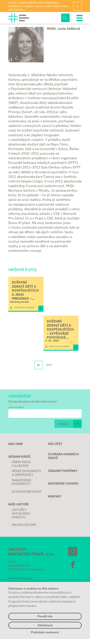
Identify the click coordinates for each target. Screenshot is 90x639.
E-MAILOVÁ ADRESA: (16, 407)
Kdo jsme (15, 444)
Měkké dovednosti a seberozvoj (26, 473)
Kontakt (54, 496)
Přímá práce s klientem (21, 464)
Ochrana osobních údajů (63, 456)
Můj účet (55, 444)
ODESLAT (63, 423)
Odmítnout (45, 625)
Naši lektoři (18, 504)
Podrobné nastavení (45, 632)
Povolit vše (45, 616)
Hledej (65, 18)
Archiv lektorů (24, 525)
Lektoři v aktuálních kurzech (21, 513)
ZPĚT (49, 365)
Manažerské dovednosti (21, 482)
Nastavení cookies (63, 483)
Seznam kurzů (19, 457)
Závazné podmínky (63, 471)
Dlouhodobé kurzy (27, 492)
